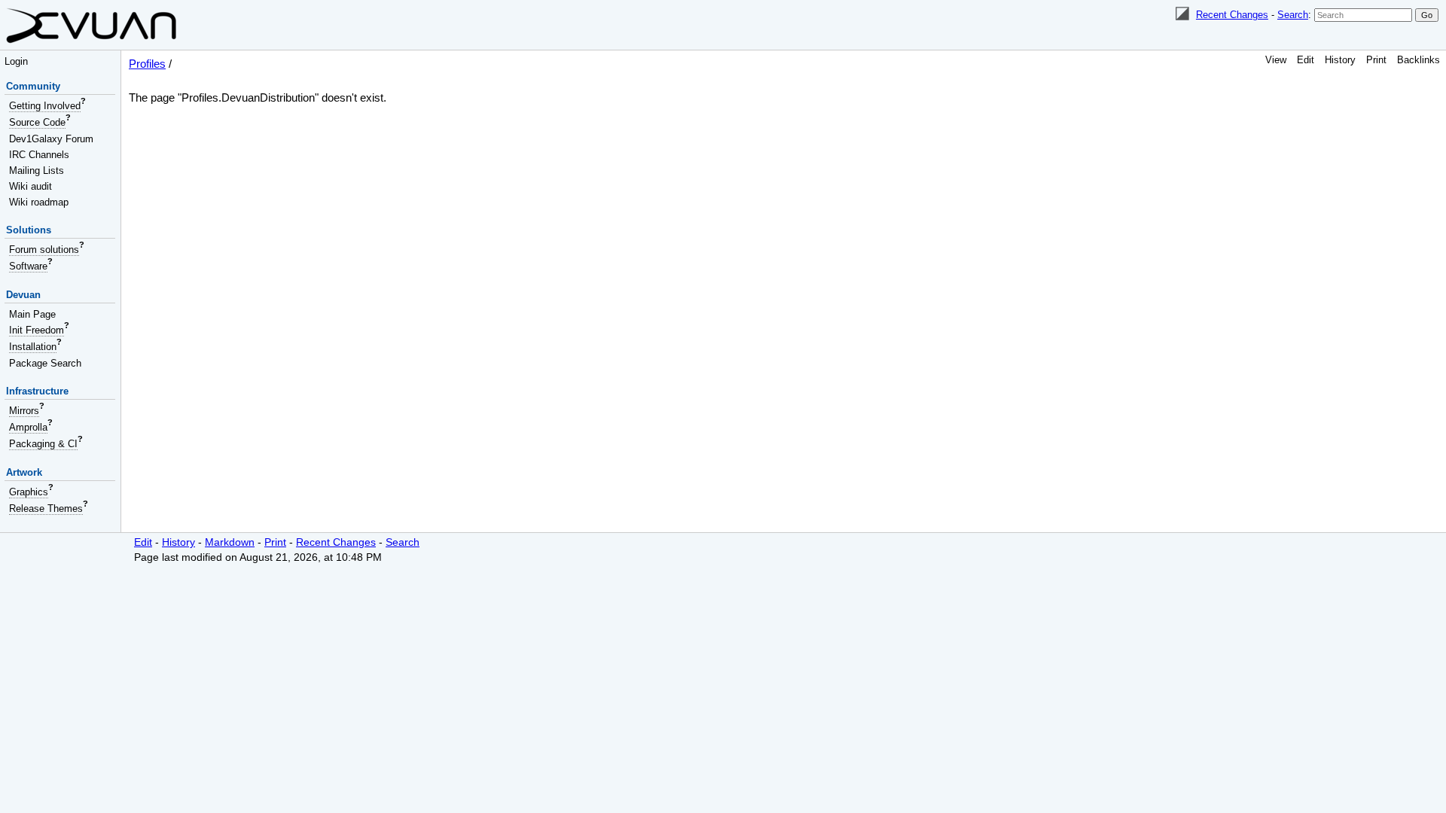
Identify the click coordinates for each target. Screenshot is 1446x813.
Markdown (230, 542)
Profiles (147, 63)
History (1340, 59)
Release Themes (46, 508)
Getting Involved (45, 105)
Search (1292, 14)
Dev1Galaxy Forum (51, 139)
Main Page (32, 314)
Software (28, 266)
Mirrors (24, 410)
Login (16, 61)
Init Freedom (36, 330)
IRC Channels (39, 154)
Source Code (37, 122)
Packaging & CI (43, 443)
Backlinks (1418, 59)
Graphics (28, 492)
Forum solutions (44, 249)
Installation (32, 346)
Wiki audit (30, 186)
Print (1376, 59)
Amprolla (28, 427)
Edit (1305, 59)
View (1275, 59)
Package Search (45, 363)
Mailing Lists (36, 170)
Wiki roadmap (39, 202)
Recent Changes (1232, 14)
